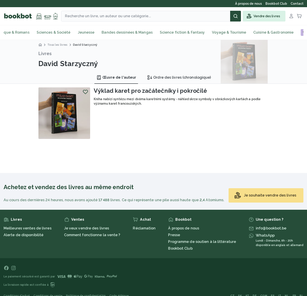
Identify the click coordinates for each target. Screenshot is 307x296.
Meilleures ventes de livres (27, 228)
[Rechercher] (235, 16)
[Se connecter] (291, 16)
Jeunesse (86, 32)
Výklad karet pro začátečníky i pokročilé (150, 90)
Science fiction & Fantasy (182, 32)
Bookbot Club (180, 248)
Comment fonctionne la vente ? (92, 235)
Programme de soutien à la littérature (202, 242)
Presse (174, 235)
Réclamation (144, 228)
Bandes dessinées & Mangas (127, 32)
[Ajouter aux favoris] (85, 92)
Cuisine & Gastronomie (273, 32)
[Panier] (299, 16)
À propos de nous (183, 228)
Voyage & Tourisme (229, 32)
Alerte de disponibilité (23, 235)
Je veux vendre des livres (86, 228)
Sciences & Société (54, 32)
